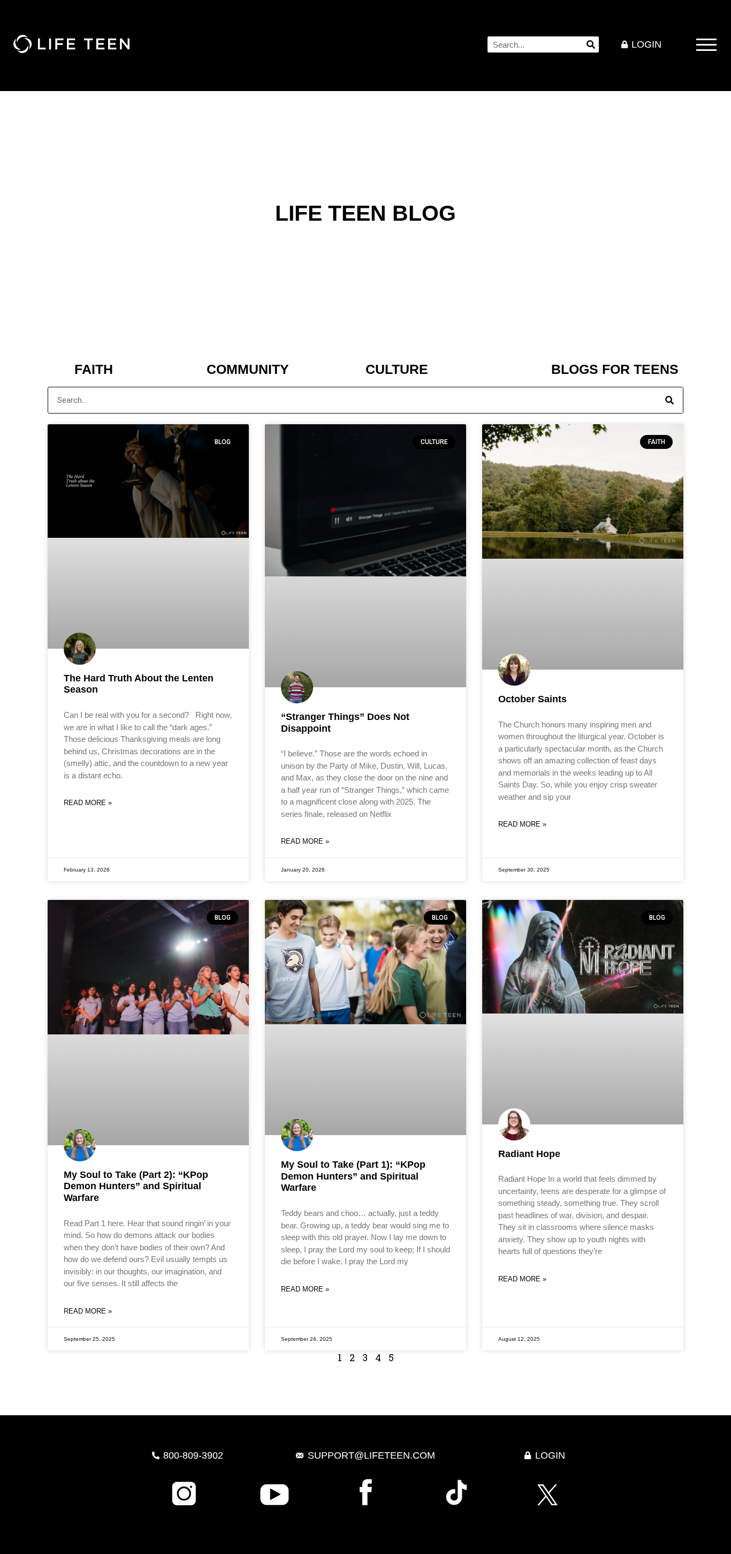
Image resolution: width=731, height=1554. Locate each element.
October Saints (532, 699)
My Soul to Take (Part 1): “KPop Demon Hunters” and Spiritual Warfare (353, 1176)
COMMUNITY (248, 369)
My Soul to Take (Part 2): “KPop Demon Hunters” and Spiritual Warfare (136, 1186)
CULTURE (397, 369)
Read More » (88, 803)
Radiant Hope (529, 1153)
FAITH (93, 369)
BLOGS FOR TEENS (615, 369)
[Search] (591, 44)
